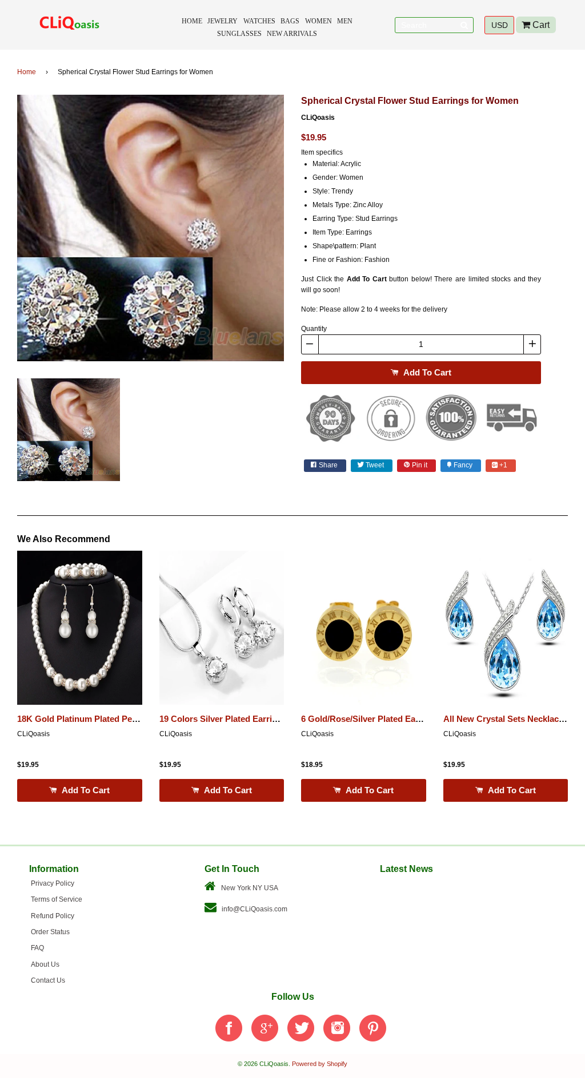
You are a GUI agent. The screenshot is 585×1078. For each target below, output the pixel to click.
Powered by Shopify (319, 1063)
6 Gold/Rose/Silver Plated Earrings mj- (377, 719)
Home (192, 21)
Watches (259, 21)
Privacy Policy (52, 883)
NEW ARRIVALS (292, 34)
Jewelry (222, 21)
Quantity (314, 329)
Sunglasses (239, 34)
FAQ (37, 948)
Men (344, 21)
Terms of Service (56, 899)
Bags (290, 21)
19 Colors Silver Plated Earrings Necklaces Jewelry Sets (271, 719)
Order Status (50, 932)
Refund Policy (52, 916)
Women (318, 21)
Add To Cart (426, 372)
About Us (45, 964)
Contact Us (48, 980)
